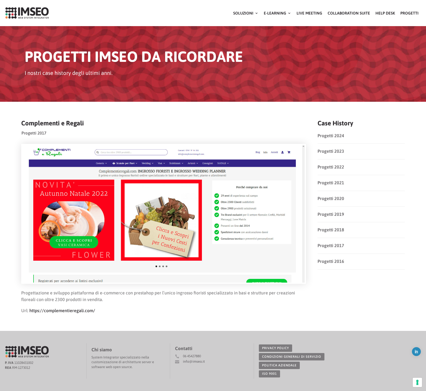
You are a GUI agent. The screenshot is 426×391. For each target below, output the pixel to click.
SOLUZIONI (243, 13)
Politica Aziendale (279, 365)
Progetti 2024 (331, 135)
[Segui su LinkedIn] (416, 351)
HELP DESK (385, 13)
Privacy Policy (275, 348)
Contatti (183, 348)
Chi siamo (101, 349)
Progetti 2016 (331, 261)
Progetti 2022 (331, 167)
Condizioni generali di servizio (291, 356)
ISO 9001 (269, 373)
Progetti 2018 (331, 229)
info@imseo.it (194, 361)
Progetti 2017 (33, 133)
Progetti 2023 (331, 151)
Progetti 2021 (331, 182)
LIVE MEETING (309, 13)
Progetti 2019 (331, 214)
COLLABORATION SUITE (349, 13)
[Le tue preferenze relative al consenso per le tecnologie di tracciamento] (417, 382)
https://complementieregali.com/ (62, 310)
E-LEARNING (275, 13)
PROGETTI (409, 13)
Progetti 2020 (331, 198)
